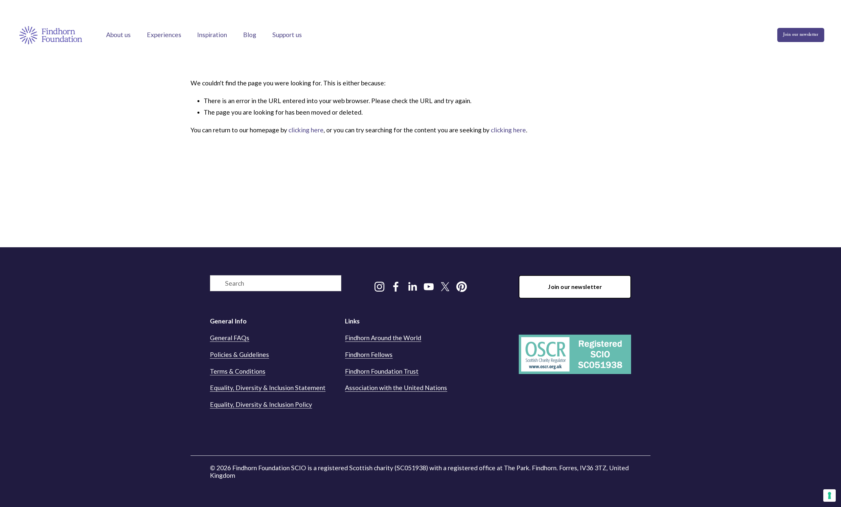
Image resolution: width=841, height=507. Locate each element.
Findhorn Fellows (369, 354)
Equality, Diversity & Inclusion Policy (261, 404)
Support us (287, 34)
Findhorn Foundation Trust (382, 371)
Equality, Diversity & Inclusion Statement (268, 387)
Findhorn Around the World (383, 338)
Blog (249, 34)
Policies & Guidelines (239, 354)
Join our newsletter (801, 35)
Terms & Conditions (237, 371)
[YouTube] (428, 286)
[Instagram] (379, 286)
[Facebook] (396, 286)
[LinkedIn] (412, 286)
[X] (445, 286)
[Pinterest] (461, 286)
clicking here (306, 130)
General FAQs (229, 338)
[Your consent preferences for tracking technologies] (829, 495)
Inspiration (212, 34)
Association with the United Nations (396, 387)
